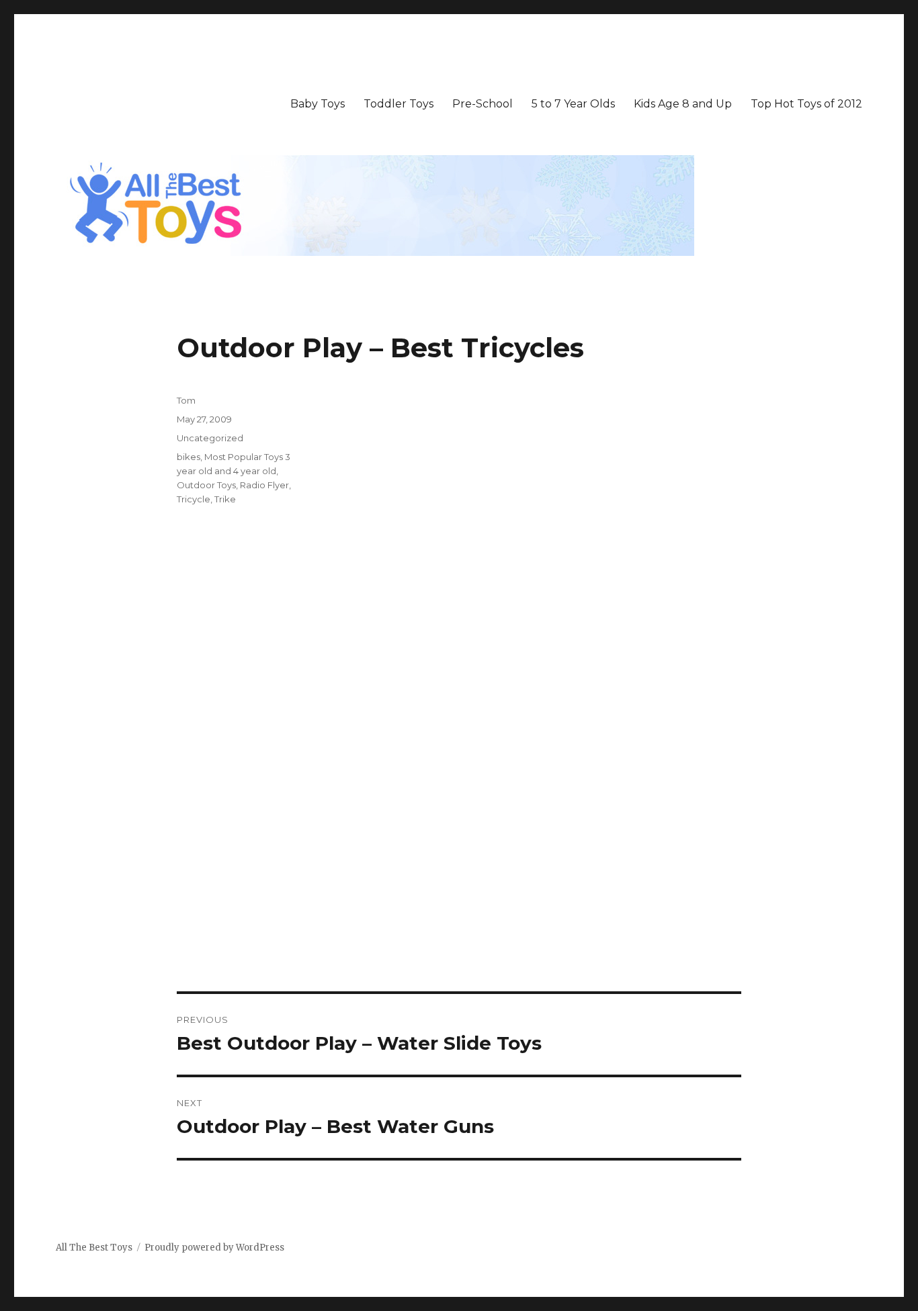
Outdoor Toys (206, 485)
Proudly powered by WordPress (214, 1247)
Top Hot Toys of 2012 (806, 103)
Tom (186, 400)
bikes (188, 456)
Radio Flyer (264, 485)
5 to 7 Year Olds (573, 103)
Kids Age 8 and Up (683, 103)
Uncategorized (210, 438)
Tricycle (193, 499)
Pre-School (482, 103)
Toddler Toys (398, 103)
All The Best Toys (94, 1247)
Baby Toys (317, 103)
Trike (225, 499)
